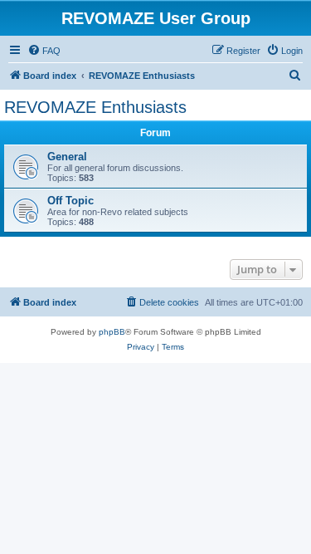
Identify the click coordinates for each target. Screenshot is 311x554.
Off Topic (70, 200)
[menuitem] (44, 51)
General (67, 156)
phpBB (112, 331)
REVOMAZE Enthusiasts (95, 107)
